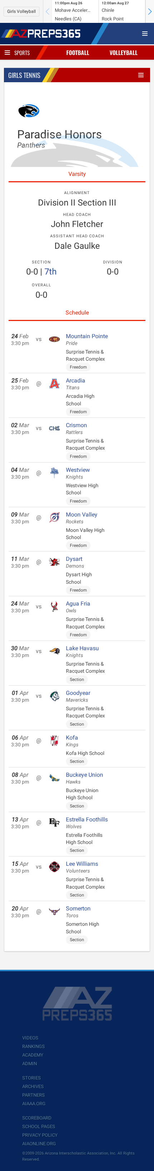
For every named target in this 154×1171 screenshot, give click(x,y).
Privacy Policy (40, 1135)
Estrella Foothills (87, 823)
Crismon (76, 428)
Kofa (72, 741)
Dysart (75, 562)
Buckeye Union (84, 778)
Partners (33, 1095)
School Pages (38, 1126)
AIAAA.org (33, 1103)
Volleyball (124, 52)
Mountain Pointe (87, 339)
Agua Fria (78, 607)
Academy (32, 1055)
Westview (78, 473)
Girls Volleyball (21, 11)
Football (77, 52)
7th (50, 272)
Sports (22, 52)
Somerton (78, 912)
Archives (33, 1086)
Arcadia (75, 384)
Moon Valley (81, 518)
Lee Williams (82, 867)
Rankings (33, 1046)
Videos (30, 1038)
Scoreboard (37, 1118)
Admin (29, 1063)
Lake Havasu (82, 651)
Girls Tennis (24, 75)
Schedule (77, 312)
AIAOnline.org (39, 1143)
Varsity (77, 174)
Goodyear (78, 696)
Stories (31, 1078)
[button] (149, 11)
